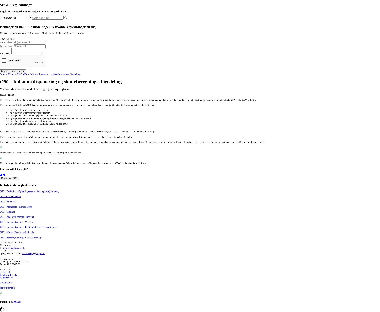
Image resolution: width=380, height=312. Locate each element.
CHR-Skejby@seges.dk (33, 253)
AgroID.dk (5, 272)
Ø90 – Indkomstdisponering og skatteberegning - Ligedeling (51, 74)
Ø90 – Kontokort (8, 201)
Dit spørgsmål (6, 46)
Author (17, 302)
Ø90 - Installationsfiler (10, 196)
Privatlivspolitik (7, 288)
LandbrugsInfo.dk (8, 275)
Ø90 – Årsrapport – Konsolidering (16, 206)
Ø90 (18, 74)
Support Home (7, 74)
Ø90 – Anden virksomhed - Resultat (17, 217)
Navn (2, 39)
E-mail (3, 42)
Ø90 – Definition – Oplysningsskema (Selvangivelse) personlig (29, 191)
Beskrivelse (5, 53)
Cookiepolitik (6, 282)
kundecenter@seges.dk (13, 248)
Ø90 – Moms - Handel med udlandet (17, 232)
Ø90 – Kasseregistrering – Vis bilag (16, 222)
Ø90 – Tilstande (7, 212)
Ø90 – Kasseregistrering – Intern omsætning (20, 237)
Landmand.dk (6, 277)
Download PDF (9, 178)
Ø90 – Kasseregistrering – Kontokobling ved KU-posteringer (28, 227)
